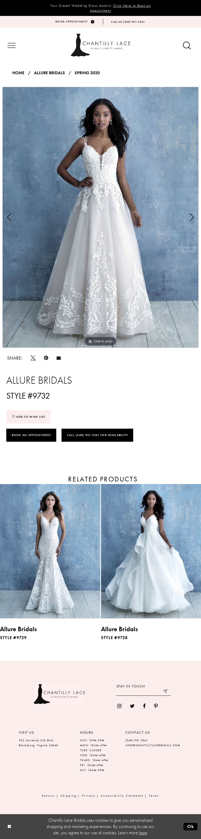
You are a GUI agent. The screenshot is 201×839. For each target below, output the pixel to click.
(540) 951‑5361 (136, 740)
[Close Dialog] (9, 826)
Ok (190, 826)
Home (18, 73)
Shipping (68, 795)
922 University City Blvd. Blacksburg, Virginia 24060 (38, 742)
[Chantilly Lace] (100, 45)
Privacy (89, 795)
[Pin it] (46, 358)
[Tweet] (33, 358)
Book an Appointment (31, 435)
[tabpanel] (100, 217)
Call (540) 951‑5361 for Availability (97, 435)
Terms (154, 795)
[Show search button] (187, 46)
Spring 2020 (87, 73)
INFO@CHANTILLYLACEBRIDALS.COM (153, 745)
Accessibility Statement (122, 795)
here (143, 833)
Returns (48, 795)
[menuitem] (119, 706)
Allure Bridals (49, 73)
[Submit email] (165, 692)
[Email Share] (58, 358)
